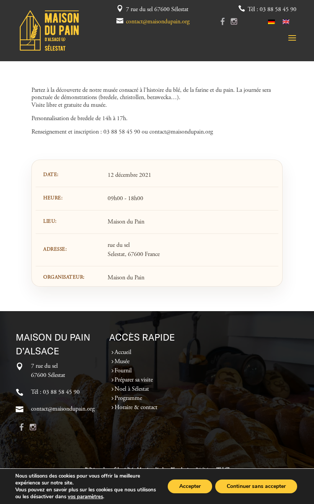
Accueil (122, 352)
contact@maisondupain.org (158, 22)
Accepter (190, 486)
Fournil (123, 371)
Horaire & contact (135, 408)
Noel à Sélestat (131, 389)
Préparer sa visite (133, 380)
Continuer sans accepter (256, 486)
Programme (128, 398)
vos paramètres (85, 496)
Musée (121, 362)
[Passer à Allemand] (271, 21)
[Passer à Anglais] (286, 21)
